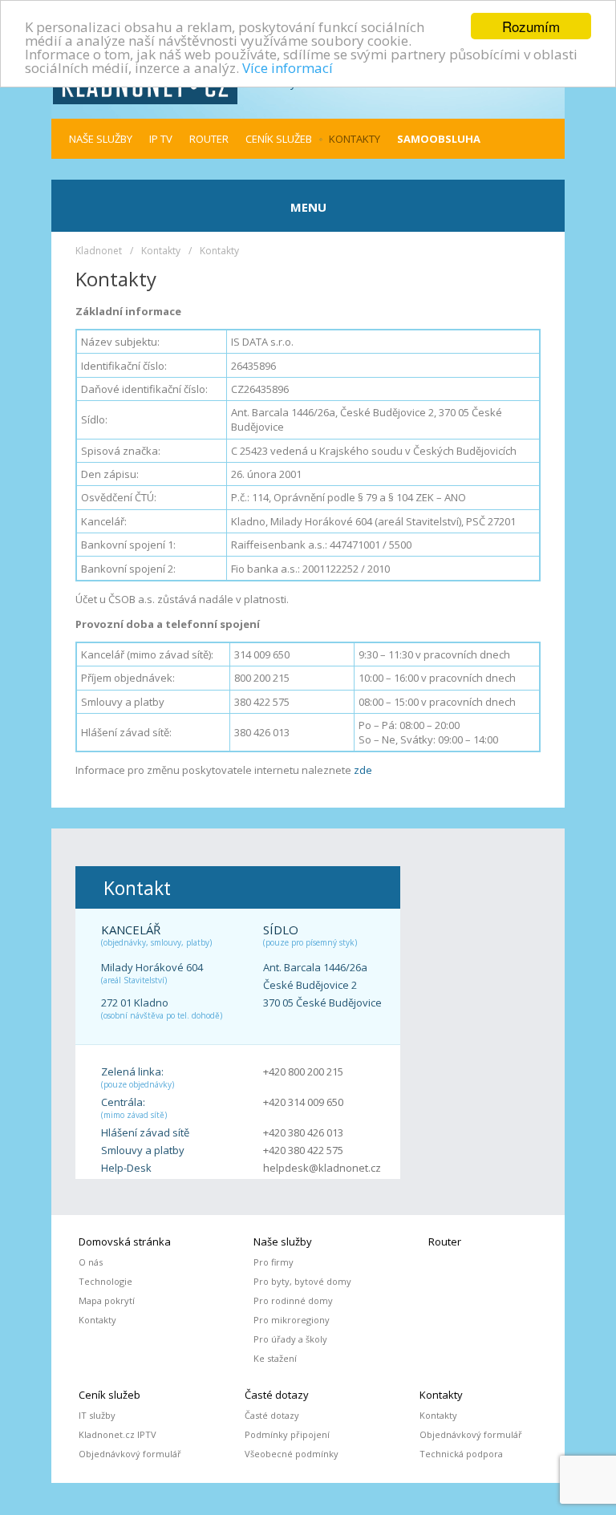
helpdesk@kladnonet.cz (322, 1168)
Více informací (287, 68)
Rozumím (531, 26)
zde (363, 770)
